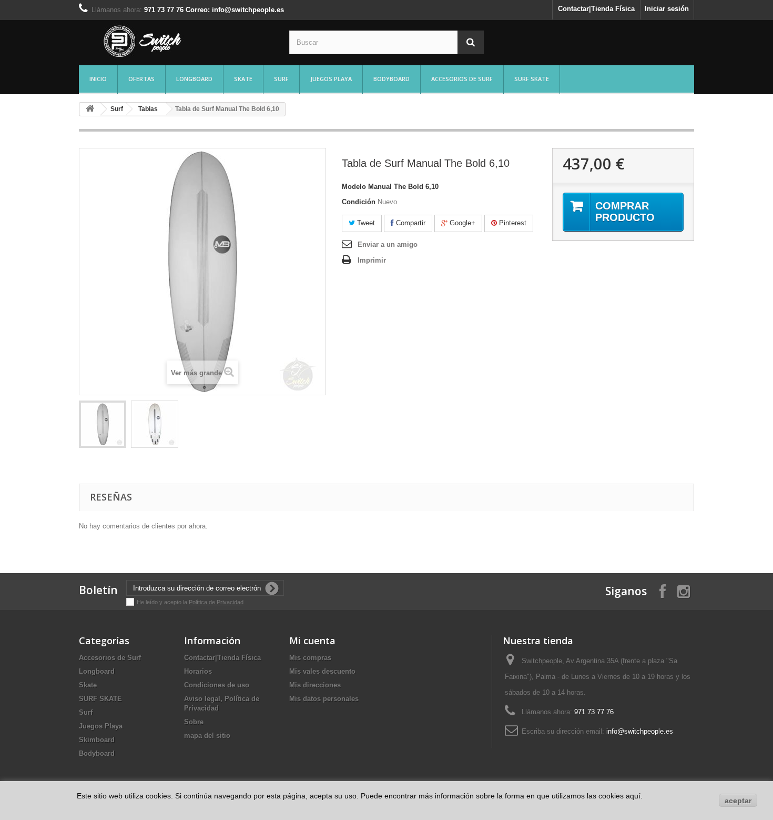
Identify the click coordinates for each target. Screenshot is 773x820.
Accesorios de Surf (462, 79)
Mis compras (310, 658)
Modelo (354, 187)
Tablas (148, 109)
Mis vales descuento (322, 671)
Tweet (365, 223)
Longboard (194, 79)
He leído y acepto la (163, 602)
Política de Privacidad (216, 602)
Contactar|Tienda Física (596, 9)
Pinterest (511, 223)
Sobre (194, 722)
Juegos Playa (331, 79)
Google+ (461, 223)
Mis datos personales (324, 699)
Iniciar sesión (667, 9)
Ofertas (141, 79)
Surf (281, 79)
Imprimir (372, 260)
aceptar (738, 800)
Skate (243, 79)
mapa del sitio (207, 735)
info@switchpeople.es (639, 731)
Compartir (409, 223)
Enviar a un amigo (388, 244)
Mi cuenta (312, 640)
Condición (358, 202)
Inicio (98, 79)
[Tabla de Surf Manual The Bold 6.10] (102, 424)
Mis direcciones (315, 685)
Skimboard (97, 740)
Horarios (198, 671)
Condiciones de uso (216, 685)
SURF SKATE (531, 79)
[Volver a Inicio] (90, 109)
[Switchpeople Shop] (176, 41)
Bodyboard (391, 79)
